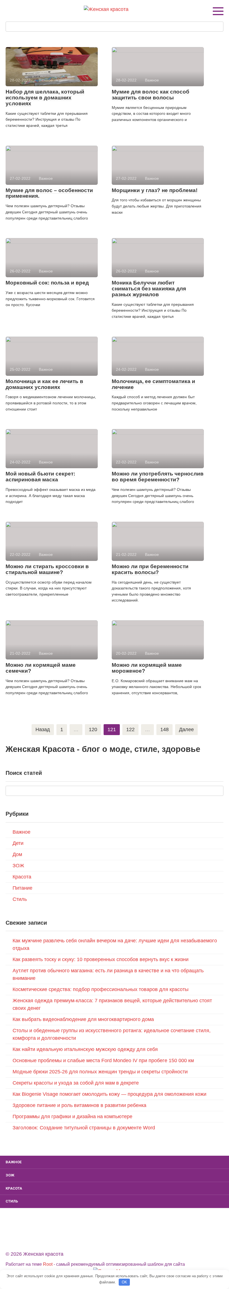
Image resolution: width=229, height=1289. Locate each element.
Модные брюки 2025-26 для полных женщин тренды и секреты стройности (100, 1071)
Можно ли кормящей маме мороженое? (147, 668)
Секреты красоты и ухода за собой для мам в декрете (76, 1083)
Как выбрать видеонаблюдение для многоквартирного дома (83, 1019)
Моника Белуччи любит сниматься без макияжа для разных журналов (149, 288)
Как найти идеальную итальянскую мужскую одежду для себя (85, 1049)
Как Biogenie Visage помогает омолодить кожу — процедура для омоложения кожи (109, 1094)
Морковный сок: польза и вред (47, 283)
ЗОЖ (18, 865)
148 (164, 729)
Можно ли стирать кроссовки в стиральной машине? (47, 569)
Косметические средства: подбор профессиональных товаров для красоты (101, 989)
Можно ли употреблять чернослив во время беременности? (158, 476)
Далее (186, 729)
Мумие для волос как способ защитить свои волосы (150, 95)
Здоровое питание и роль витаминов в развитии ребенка (79, 1105)
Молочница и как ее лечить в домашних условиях (44, 384)
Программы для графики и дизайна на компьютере (72, 1116)
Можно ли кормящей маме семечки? (41, 668)
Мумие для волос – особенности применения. (49, 193)
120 (93, 729)
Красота (22, 877)
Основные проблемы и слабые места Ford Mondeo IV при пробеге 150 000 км (103, 1060)
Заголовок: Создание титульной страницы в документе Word (84, 1128)
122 (130, 729)
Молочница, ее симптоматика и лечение (153, 384)
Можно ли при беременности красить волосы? (150, 569)
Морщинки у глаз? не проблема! (154, 190)
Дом (17, 854)
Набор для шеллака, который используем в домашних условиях (45, 97)
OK (124, 1282)
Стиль (20, 899)
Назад (42, 729)
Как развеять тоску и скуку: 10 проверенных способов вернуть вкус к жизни (101, 959)
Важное (21, 832)
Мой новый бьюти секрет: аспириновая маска (40, 476)
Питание (22, 888)
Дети (18, 843)
